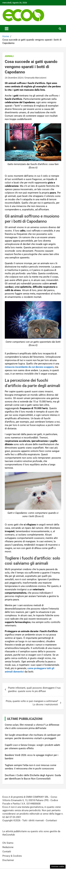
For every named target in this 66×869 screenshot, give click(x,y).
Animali (9, 56)
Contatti (6, 851)
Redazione (7, 847)
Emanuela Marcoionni (35, 77)
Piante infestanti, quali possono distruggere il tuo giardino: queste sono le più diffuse (34, 689)
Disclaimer (8, 860)
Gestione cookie (57, 866)
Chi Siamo (7, 842)
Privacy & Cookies (12, 855)
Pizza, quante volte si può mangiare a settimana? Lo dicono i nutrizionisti (32, 703)
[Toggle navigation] (6, 28)
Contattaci (51, 820)
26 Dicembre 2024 (14, 77)
